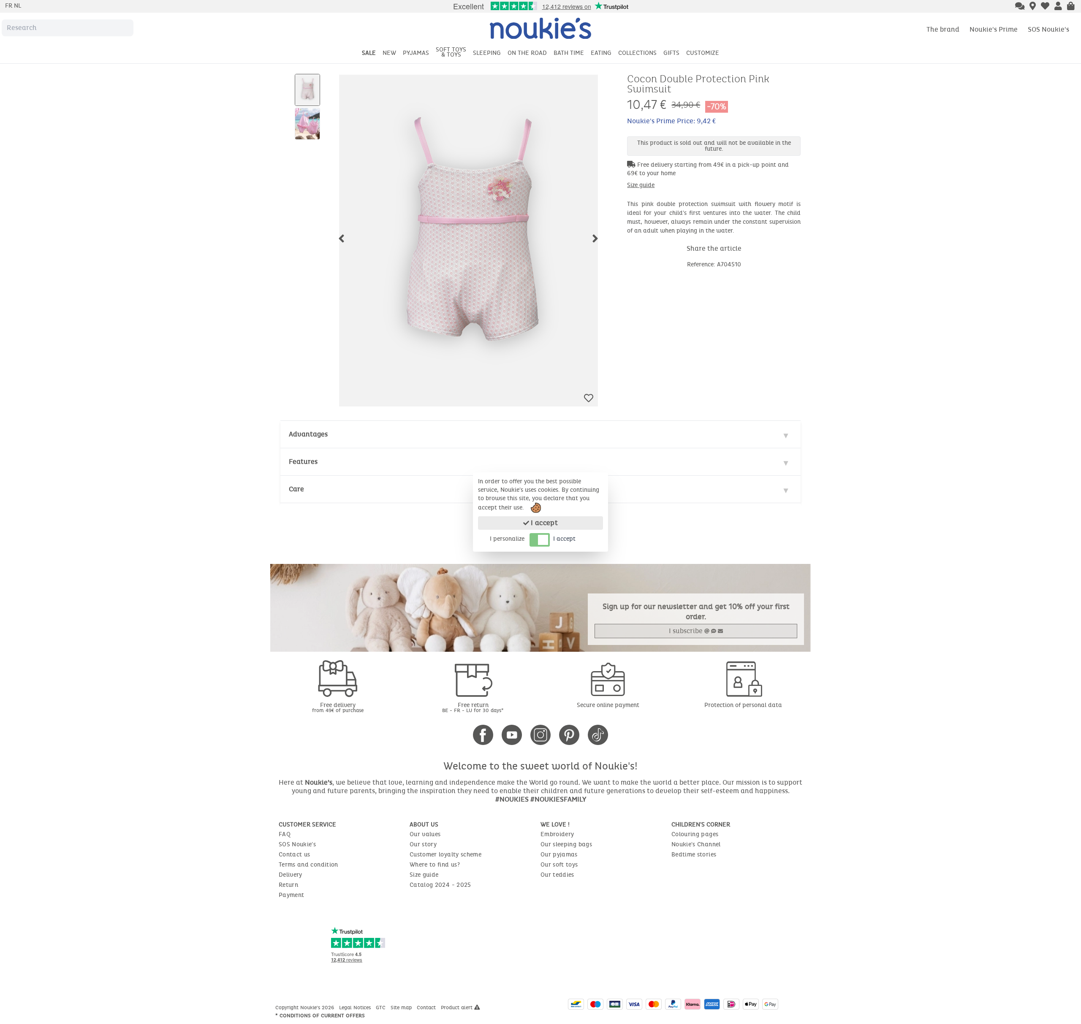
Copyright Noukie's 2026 (305, 1007)
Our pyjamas (559, 854)
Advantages (308, 434)
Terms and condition (308, 864)
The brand (942, 29)
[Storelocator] (1032, 7)
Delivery (290, 874)
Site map (402, 1007)
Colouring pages (694, 834)
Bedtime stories (693, 854)
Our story (423, 844)
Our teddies (557, 874)
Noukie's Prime (994, 29)
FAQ (285, 834)
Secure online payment (608, 705)
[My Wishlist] (1045, 7)
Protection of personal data (743, 705)
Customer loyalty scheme (445, 854)
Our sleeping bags (566, 844)
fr (9, 5)
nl (17, 5)
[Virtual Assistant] (1020, 7)
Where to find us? (435, 864)
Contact (427, 1007)
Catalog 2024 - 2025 (440, 885)
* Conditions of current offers (320, 1016)
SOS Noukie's (1048, 29)
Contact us (294, 854)
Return (288, 885)
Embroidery (557, 834)
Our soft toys (559, 864)
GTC (381, 1007)
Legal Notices (355, 1007)
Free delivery (338, 707)
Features (303, 462)
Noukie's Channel (696, 844)
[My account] (1058, 7)
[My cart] (1071, 7)
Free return (473, 707)
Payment (291, 895)
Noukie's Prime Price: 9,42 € (671, 121)
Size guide (641, 185)
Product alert (457, 1007)
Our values (425, 834)
